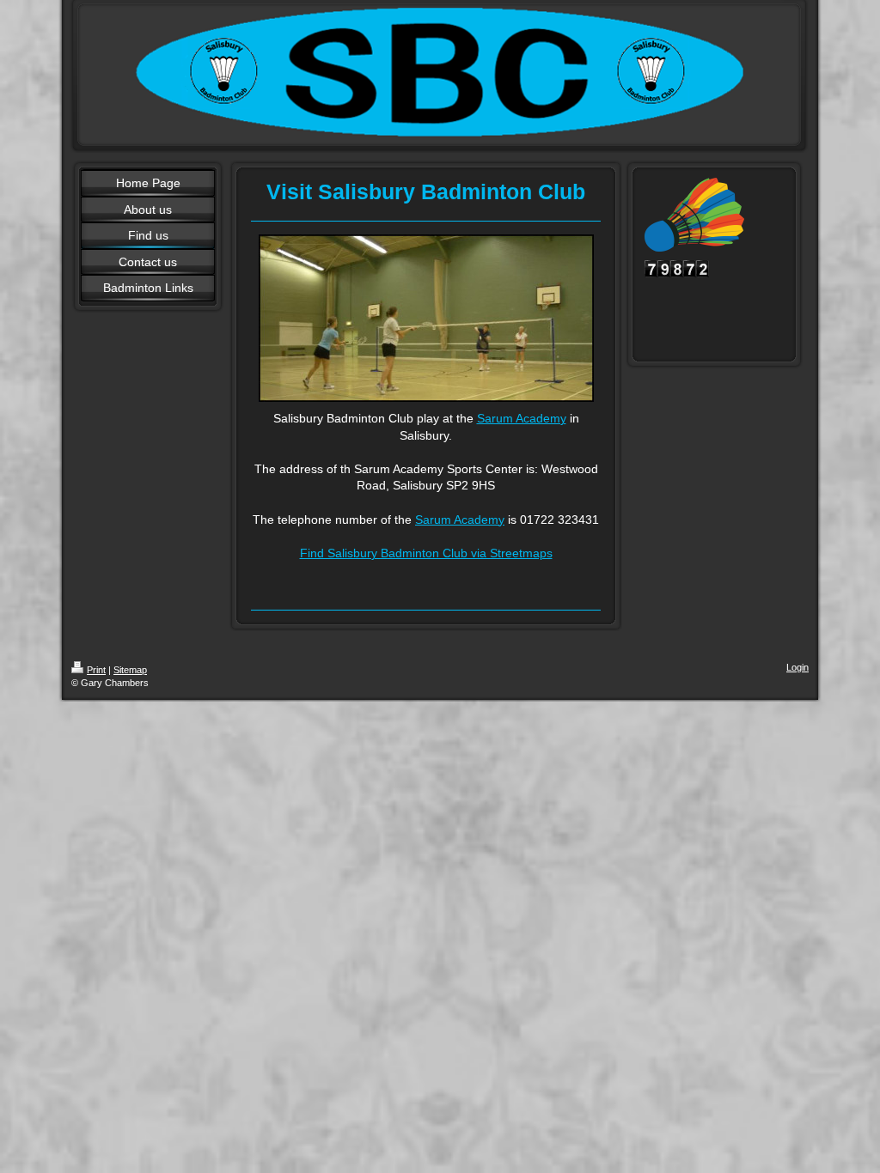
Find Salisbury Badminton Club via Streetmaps (426, 553)
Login (797, 667)
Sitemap (130, 670)
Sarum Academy (521, 418)
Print (96, 670)
